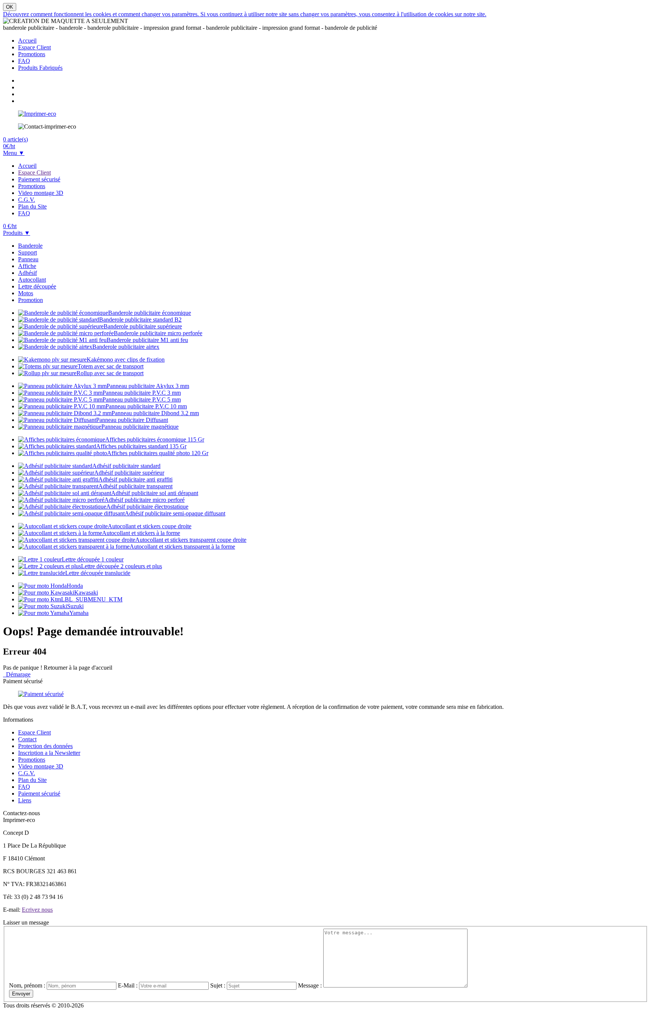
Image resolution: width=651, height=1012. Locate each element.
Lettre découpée (37, 286)
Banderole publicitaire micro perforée (158, 333)
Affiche (27, 266)
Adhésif (27, 273)
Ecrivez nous (37, 909)
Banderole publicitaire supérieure (143, 326)
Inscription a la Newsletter (49, 753)
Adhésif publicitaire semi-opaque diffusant (175, 513)
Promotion (30, 300)
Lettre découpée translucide (97, 573)
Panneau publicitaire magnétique (140, 426)
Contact (27, 739)
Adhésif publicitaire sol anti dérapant (154, 493)
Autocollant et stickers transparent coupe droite (190, 540)
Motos (25, 293)
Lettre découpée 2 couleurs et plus (121, 566)
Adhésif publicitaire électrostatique (147, 506)
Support (27, 252)
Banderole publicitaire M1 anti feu (147, 340)
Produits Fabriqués (40, 67)
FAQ (24, 61)
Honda (75, 586)
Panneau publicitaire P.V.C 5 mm (141, 399)
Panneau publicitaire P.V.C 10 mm (146, 406)
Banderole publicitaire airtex (125, 346)
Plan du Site (32, 206)
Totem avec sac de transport (111, 366)
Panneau (28, 259)
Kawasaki (86, 592)
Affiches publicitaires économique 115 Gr (154, 439)
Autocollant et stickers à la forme (141, 533)
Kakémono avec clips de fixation (126, 359)
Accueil (27, 40)
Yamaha (79, 613)
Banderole (30, 245)
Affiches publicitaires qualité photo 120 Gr (157, 453)
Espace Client (34, 47)
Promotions (31, 54)
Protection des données (45, 746)
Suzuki (75, 606)
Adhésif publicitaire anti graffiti (135, 479)
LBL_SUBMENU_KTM (91, 599)
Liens (24, 800)
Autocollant (32, 279)
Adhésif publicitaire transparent (135, 486)
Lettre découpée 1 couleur (93, 559)
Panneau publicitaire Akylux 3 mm (148, 386)
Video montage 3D (40, 193)
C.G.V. (26, 199)
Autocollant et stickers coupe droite (149, 526)
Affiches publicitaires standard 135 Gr (141, 446)
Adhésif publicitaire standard (126, 466)
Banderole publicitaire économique (149, 313)
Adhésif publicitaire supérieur (129, 472)
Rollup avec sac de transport (110, 373)
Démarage (17, 674)
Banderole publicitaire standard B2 (140, 319)
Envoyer (21, 994)
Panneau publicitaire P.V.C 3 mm (141, 392)
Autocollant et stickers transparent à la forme (182, 546)
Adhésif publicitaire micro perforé (144, 500)
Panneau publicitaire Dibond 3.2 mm (155, 413)
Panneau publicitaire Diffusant (132, 420)
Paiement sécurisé (39, 179)
